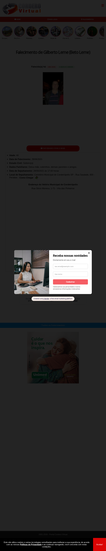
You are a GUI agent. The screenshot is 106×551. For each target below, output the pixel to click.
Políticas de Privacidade (30, 544)
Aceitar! (99, 544)
